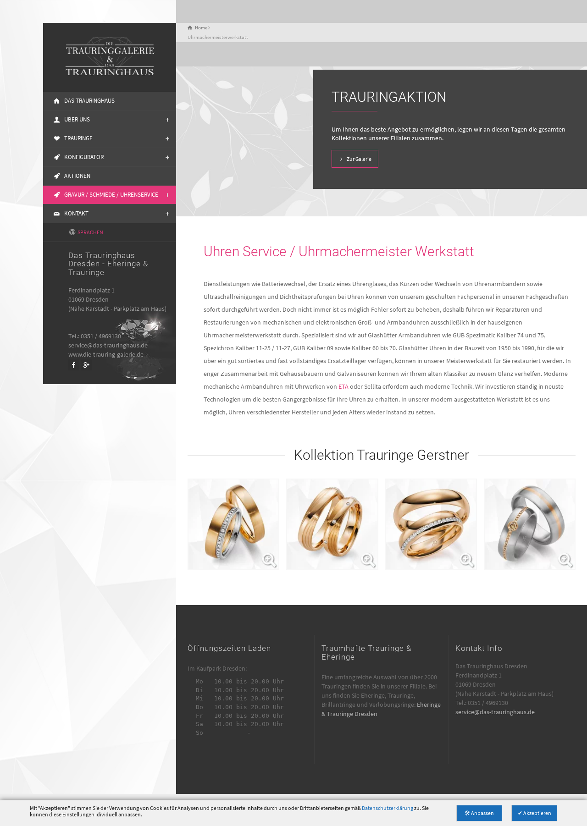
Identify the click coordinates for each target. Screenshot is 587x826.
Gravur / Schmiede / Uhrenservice (111, 194)
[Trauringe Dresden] (109, 57)
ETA (343, 386)
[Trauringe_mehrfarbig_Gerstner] (233, 524)
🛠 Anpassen (479, 812)
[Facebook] (73, 364)
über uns (77, 119)
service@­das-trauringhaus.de (108, 345)
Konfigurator (84, 157)
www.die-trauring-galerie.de (106, 354)
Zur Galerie (359, 158)
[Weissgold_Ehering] (530, 524)
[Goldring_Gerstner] (431, 524)
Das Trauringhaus (89, 101)
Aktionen (77, 176)
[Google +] (86, 364)
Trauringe (78, 138)
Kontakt (76, 213)
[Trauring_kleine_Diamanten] (332, 524)
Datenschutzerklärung (387, 807)
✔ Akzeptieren (534, 812)
